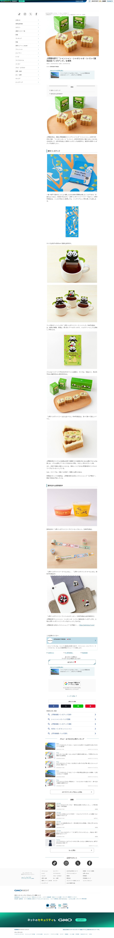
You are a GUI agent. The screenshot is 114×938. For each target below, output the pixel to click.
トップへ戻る (71, 696)
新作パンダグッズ (55, 90)
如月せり (96, 818)
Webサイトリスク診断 (56, 897)
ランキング (19, 38)
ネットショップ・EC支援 (30, 934)
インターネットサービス (19, 934)
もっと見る (72, 850)
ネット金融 (72, 934)
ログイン (18, 27)
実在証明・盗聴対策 (18, 898)
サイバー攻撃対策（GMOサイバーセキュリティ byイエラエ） (36, 898)
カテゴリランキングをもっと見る (72, 792)
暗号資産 (77, 934)
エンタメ (18, 64)
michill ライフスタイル (93, 749)
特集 (17, 42)
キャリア (18, 78)
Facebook (85, 652)
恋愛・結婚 (19, 71)
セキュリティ (46, 934)
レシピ (17, 56)
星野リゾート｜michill (21, 45)
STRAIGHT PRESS (54, 66)
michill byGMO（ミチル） (52, 13)
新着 (17, 34)
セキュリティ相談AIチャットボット (70, 896)
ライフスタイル (20, 60)
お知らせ (18, 20)
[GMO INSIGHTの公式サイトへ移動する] (21, 890)
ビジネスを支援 (39, 934)
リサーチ (61, 934)
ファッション (19, 49)
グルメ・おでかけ (20, 67)
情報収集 (66, 934)
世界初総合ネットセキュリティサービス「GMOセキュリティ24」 (28, 897)
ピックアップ (19, 82)
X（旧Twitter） (69, 652)
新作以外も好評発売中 (57, 93)
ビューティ (19, 53)
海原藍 (96, 809)
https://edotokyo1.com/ (86, 625)
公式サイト (51, 652)
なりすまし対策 (72, 898)
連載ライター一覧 (20, 31)
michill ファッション (93, 845)
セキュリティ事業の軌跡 (81, 898)
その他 (90, 934)
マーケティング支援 (54, 934)
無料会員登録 (19, 23)
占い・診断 (19, 75)
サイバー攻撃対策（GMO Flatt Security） (59, 898)
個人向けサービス (84, 934)
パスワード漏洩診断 (47, 897)
